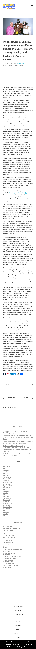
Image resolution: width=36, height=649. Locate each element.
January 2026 (6, 479)
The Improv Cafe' (8, 560)
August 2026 (6, 466)
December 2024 (7, 501)
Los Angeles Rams (8, 535)
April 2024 (5, 515)
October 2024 (6, 505)
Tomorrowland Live (9, 563)
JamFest (5, 532)
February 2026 (7, 477)
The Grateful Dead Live (10, 558)
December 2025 (7, 480)
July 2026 (5, 468)
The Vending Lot (8, 562)
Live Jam (5, 533)
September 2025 (7, 486)
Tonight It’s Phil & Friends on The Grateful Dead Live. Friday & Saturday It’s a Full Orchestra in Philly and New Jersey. (18, 437)
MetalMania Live (8, 539)
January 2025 (6, 500)
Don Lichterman (20, 63)
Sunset (5, 548)
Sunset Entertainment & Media (12, 549)
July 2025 (5, 489)
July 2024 (5, 510)
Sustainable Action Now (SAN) (12, 556)
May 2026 (5, 472)
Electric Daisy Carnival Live (11, 528)
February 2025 (7, 498)
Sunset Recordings (9, 553)
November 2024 (7, 503)
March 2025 (6, 496)
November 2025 (7, 482)
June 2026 (6, 470)
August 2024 (6, 508)
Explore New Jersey (9, 530)
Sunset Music (7, 551)
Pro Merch (6, 544)
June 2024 (6, 512)
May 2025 (5, 493)
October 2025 (6, 484)
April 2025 (5, 494)
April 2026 (5, 473)
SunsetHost (6, 555)
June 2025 (6, 491)
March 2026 (6, 475)
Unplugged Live (7, 567)
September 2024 (7, 507)
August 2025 (6, 487)
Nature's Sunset (8, 540)
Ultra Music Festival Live (10, 565)
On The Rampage (8, 542)
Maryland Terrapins (9, 537)
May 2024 (5, 514)
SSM (4, 546)
